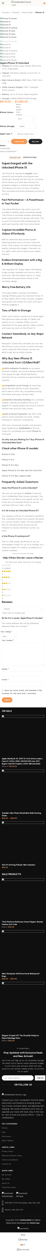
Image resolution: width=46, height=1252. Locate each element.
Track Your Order (9, 1187)
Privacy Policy (7, 1151)
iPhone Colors (6, 112)
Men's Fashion (7, 1140)
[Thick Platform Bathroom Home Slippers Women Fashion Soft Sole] (23, 899)
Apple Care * (6, 134)
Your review (8, 640)
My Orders (6, 1179)
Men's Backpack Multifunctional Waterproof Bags (20, 975)
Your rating (6, 631)
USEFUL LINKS (8, 1147)
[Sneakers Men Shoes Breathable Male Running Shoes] (23, 790)
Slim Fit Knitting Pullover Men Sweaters (18, 865)
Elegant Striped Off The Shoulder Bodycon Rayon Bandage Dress (20, 1036)
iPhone (28, 493)
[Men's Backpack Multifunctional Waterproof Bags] (23, 951)
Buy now (35, 141)
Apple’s (29, 173)
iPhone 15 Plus (8, 454)
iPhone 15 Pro (8, 460)
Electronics (6, 1136)
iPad (3, 1132)
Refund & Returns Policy (12, 1156)
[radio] (26, 104)
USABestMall (24, 428)
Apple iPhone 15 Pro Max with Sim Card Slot (22, 470)
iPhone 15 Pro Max (10, 465)
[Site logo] (23, 3)
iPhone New (27, 12)
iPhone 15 (39, 12)
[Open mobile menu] (3, 3)
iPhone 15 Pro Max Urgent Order (16, 476)
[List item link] (23, 1209)
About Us (5, 1183)
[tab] (15, 157)
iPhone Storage (7, 126)
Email (5, 679)
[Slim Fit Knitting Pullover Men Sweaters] (23, 842)
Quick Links (7, 1171)
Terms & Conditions (10, 1160)
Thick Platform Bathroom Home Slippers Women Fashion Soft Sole (22, 923)
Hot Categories (9, 1124)
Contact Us (6, 1164)
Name (5, 669)
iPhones (15, 12)
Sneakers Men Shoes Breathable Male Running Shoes (21, 814)
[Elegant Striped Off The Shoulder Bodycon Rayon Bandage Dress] (23, 1008)
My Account (7, 1175)
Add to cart (19, 141)
